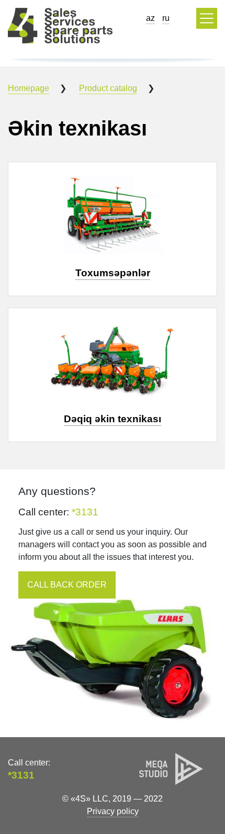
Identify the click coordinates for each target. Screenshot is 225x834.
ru (166, 18)
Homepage (28, 88)
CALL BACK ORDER (67, 584)
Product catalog (108, 88)
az (150, 18)
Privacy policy (113, 811)
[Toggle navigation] (206, 18)
